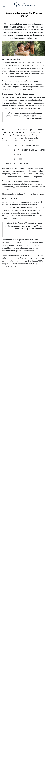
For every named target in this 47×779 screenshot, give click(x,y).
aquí (41, 194)
